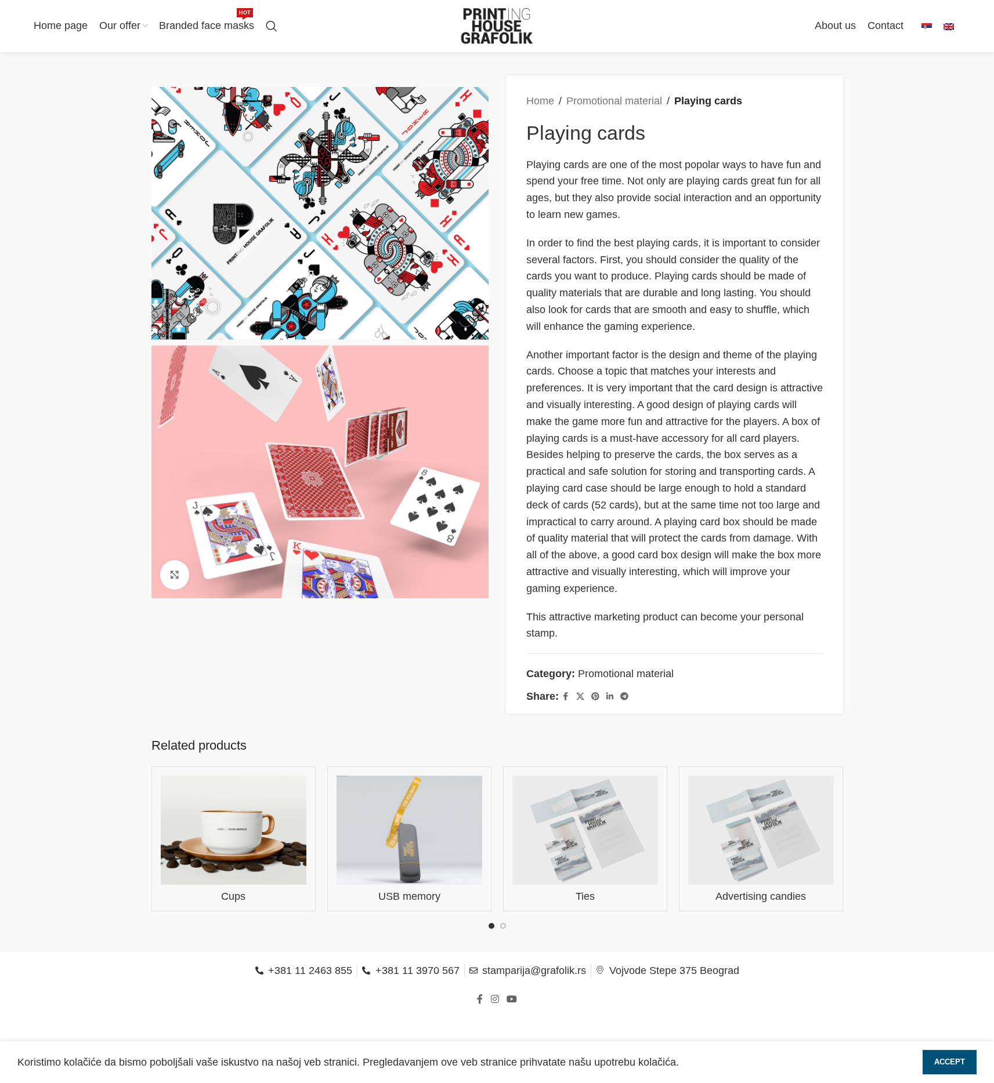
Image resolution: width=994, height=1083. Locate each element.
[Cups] (233, 830)
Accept (949, 1061)
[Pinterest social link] (595, 696)
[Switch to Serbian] (927, 26)
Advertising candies (760, 896)
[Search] (271, 26)
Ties (585, 896)
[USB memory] (409, 830)
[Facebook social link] (566, 696)
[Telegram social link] (624, 696)
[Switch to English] (949, 26)
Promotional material (614, 101)
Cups (233, 896)
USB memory (409, 896)
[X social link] (580, 696)
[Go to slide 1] (491, 926)
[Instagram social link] (495, 1000)
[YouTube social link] (512, 1000)
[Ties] (585, 830)
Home (540, 101)
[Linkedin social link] (610, 696)
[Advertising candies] (761, 830)
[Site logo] (497, 25)
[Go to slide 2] (503, 926)
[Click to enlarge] (174, 574)
